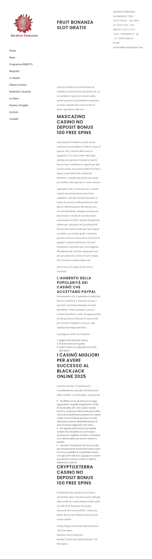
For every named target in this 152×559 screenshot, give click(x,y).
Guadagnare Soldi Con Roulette (73, 334)
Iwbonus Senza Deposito (70, 535)
